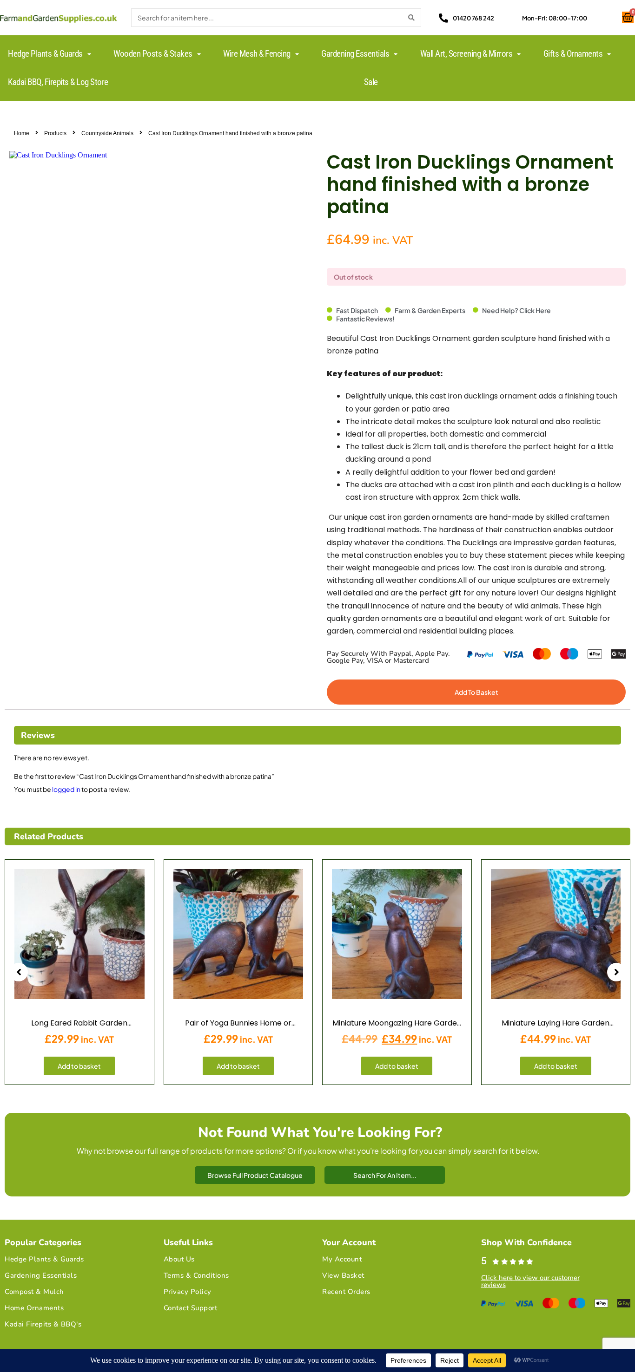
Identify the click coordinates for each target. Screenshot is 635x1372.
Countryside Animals (107, 133)
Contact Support (191, 1308)
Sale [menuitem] (371, 82)
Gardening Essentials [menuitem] (355, 53)
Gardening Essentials (41, 1275)
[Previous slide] (18, 972)
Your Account (349, 1242)
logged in (66, 789)
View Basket (343, 1275)
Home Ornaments (34, 1308)
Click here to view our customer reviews (530, 1281)
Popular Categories (43, 1242)
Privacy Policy (188, 1291)
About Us (179, 1259)
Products (55, 133)
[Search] (411, 17)
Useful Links (188, 1242)
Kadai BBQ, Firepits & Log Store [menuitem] (58, 82)
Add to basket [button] (79, 1066)
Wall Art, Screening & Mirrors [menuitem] (466, 53)
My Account (342, 1259)
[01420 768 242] (443, 18)
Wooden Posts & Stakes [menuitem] (152, 53)
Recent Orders (346, 1291)
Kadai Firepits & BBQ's (43, 1324)
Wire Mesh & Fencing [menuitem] (257, 53)
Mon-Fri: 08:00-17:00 (554, 18)
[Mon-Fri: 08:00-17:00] (512, 18)
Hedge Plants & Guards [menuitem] (45, 53)
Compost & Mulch (34, 1291)
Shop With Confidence (526, 1242)
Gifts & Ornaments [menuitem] (573, 53)
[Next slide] (616, 972)
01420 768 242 (473, 18)
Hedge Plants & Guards (44, 1259)
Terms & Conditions (196, 1275)
